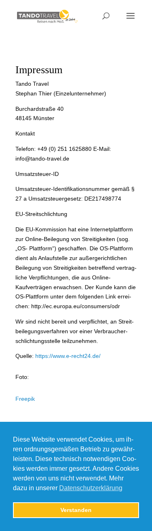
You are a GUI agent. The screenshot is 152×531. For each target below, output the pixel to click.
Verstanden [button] (76, 510)
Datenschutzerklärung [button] (90, 487)
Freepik (25, 399)
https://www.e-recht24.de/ (68, 356)
